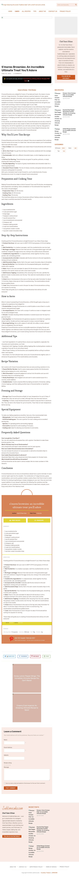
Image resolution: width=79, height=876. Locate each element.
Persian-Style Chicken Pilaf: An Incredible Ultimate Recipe (69, 94)
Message (6, 767)
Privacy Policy (65, 11)
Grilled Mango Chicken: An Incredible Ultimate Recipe (69, 130)
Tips (34, 11)
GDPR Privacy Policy (36, 867)
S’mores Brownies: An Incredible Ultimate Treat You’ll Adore (23, 68)
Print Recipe (32, 90)
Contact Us (53, 11)
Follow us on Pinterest (12, 836)
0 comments (18, 73)
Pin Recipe (40, 520)
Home (10, 11)
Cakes (17, 11)
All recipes (26, 11)
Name (5, 739)
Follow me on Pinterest (66, 77)
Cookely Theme (45, 872)
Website (6, 755)
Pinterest (36, 656)
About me (42, 11)
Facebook (24, 656)
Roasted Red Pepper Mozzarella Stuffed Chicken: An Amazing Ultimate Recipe (69, 112)
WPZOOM (54, 872)
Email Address (8, 747)
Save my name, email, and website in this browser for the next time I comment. (25, 783)
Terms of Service (51, 867)
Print (47, 656)
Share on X (11, 656)
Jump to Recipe (22, 90)
